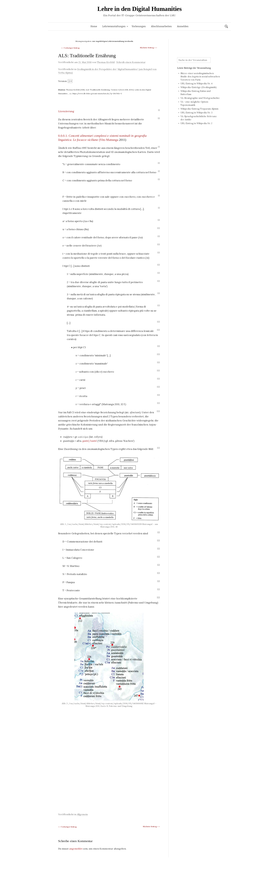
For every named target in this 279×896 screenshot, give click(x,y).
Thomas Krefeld (106, 62)
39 (158, 597)
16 (158, 281)
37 (158, 581)
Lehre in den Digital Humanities (139, 8)
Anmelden (182, 26)
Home (94, 26)
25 (158, 379)
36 (158, 573)
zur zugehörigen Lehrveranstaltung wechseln (112, 41)
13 (158, 252)
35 (158, 565)
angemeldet (76, 848)
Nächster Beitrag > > (148, 48)
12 (158, 244)
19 (158, 322)
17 (158, 293)
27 (158, 395)
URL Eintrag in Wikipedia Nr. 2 (196, 123)
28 (158, 403)
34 (158, 557)
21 (158, 346)
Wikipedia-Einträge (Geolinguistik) (198, 87)
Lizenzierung (66, 111)
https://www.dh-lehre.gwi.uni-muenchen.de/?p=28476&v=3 (97, 93)
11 (158, 236)
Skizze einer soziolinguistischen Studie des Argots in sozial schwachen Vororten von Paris (200, 76)
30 (158, 448)
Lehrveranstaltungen (114, 26)
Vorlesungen (139, 26)
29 (158, 411)
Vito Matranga (109, 140)
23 (158, 362)
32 (158, 540)
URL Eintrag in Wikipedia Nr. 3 (196, 112)
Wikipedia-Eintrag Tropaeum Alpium (199, 108)
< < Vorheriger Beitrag (70, 48)
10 (158, 228)
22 (158, 354)
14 (158, 265)
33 (158, 548)
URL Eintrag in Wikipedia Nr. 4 (196, 83)
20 (158, 330)
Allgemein (82, 814)
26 (158, 387)
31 (158, 532)
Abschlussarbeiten (161, 26)
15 (158, 273)
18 (158, 305)
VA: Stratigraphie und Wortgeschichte (200, 98)
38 (158, 589)
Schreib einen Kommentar (131, 62)
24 (158, 370)
